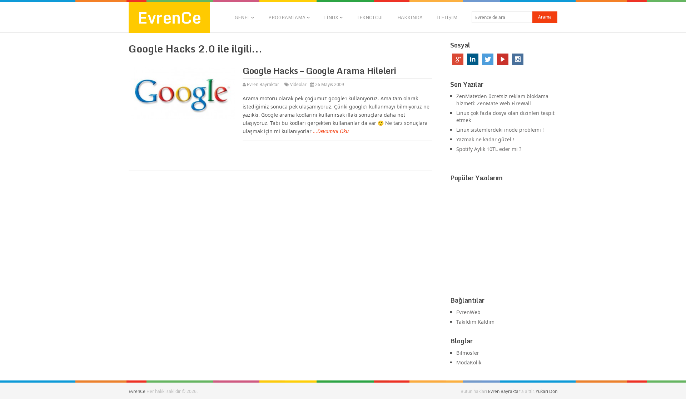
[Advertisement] (503, 240)
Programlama (286, 17)
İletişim (447, 17)
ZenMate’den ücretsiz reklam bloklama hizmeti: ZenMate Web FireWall (502, 100)
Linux (331, 17)
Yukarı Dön (546, 391)
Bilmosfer (467, 352)
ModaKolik (468, 362)
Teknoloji (370, 17)
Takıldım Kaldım (475, 321)
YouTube (502, 59)
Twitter (487, 59)
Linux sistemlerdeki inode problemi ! (500, 129)
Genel (242, 17)
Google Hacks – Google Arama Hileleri (319, 70)
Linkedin (472, 59)
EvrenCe (169, 17)
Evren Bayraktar (263, 84)
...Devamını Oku (331, 131)
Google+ (457, 59)
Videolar (298, 84)
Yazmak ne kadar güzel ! (485, 139)
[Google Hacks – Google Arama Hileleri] (182, 93)
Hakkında (410, 17)
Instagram (517, 59)
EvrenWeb (468, 312)
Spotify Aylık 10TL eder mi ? (488, 149)
